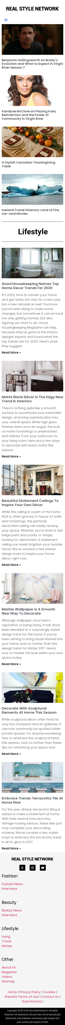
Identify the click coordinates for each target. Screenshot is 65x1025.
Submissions (31, 1001)
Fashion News (12, 884)
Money (7, 946)
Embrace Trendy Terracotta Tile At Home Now (32, 800)
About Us (9, 967)
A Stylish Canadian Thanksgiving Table (28, 164)
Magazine (9, 972)
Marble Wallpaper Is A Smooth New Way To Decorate (28, 611)
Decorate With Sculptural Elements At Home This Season (29, 710)
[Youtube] (43, 868)
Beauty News (12, 910)
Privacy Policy (30, 992)
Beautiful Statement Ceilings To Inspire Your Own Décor (30, 502)
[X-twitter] (22, 868)
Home (12, 992)
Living (6, 936)
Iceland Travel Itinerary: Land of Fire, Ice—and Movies (31, 212)
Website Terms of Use (22, 997)
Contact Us (50, 997)
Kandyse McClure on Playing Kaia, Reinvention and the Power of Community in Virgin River (29, 115)
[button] (5, 19)
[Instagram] (33, 868)
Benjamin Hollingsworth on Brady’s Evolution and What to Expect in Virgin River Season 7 (32, 64)
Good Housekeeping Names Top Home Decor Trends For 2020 (30, 285)
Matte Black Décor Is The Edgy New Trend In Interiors (32, 399)
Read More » (11, 352)
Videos (7, 977)
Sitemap (8, 981)
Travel (6, 941)
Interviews (9, 888)
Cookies (49, 992)
